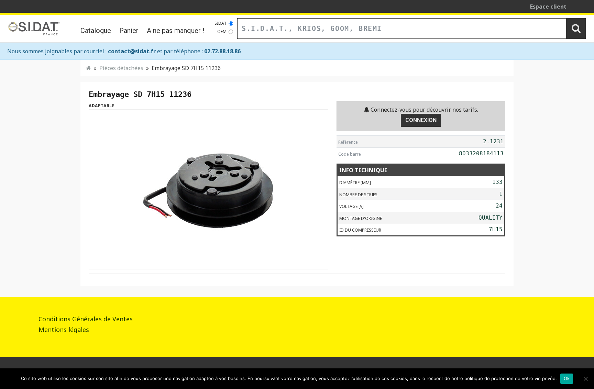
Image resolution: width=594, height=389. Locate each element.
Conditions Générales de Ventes (85, 319)
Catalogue (95, 30)
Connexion (421, 120)
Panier (129, 30)
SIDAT (220, 23)
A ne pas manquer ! (175, 30)
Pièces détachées (121, 68)
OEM (222, 31)
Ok (567, 378)
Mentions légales (63, 329)
